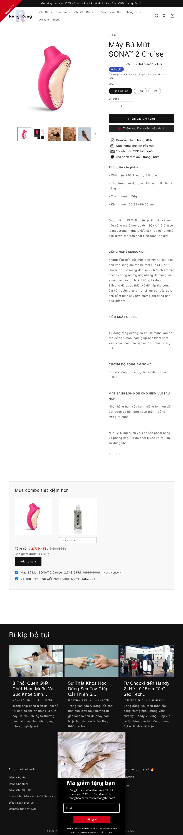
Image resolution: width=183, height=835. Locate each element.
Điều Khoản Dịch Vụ (21, 802)
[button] (45, 12)
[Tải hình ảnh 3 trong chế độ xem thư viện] (54, 134)
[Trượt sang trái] (13, 134)
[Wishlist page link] (156, 16)
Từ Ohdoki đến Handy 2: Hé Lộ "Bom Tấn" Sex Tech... (146, 689)
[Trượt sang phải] (96, 134)
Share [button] (116, 454)
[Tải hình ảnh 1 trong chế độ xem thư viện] (24, 134)
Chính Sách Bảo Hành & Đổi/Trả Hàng (32, 796)
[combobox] (78, 540)
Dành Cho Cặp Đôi (20, 790)
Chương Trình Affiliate (22, 808)
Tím (154, 90)
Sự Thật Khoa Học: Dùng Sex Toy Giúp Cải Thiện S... (88, 689)
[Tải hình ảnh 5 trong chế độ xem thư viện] (84, 134)
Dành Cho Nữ (17, 777)
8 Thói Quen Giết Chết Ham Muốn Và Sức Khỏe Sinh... (33, 689)
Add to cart (28, 561)
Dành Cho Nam (18, 783)
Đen (140, 90)
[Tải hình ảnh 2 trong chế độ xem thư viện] (39, 134)
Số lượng (114, 98)
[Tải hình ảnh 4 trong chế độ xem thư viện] (69, 134)
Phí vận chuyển (137, 74)
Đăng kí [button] (92, 819)
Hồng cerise (120, 90)
